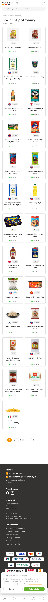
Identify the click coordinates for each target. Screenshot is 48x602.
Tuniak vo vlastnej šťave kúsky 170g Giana (13, 141)
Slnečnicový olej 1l (35, 203)
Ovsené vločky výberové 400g (35, 327)
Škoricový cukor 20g (35, 47)
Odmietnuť (13, 589)
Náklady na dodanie (13, 538)
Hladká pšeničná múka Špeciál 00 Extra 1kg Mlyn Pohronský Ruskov (13, 204)
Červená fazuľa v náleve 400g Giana (13, 172)
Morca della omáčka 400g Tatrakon (35, 390)
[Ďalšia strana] (38, 440)
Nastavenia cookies (13, 544)
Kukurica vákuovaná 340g (35, 77)
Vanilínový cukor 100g (13, 47)
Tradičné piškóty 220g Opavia (35, 141)
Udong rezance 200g (13, 326)
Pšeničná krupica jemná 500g (35, 172)
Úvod (4, 16)
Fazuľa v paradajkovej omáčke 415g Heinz (35, 109)
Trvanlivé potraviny (15, 16)
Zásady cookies (11, 541)
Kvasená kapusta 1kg (13, 297)
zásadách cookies (35, 584)
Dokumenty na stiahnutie (15, 531)
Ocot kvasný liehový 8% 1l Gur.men (13, 109)
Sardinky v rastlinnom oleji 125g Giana (13, 235)
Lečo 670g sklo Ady (35, 358)
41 (33, 440)
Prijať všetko (34, 589)
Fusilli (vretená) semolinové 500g (13, 422)
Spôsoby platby (12, 535)
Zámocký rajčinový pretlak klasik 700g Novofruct (13, 390)
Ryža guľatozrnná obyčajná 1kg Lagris (13, 359)
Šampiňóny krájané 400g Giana (35, 266)
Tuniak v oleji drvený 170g (35, 297)
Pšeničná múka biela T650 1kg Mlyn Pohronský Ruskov (13, 78)
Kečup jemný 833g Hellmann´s (13, 266)
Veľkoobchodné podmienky (16, 528)
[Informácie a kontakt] (44, 3)
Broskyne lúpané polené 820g (35, 235)
